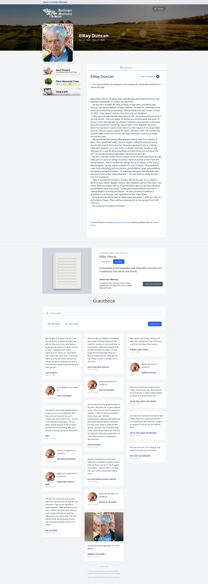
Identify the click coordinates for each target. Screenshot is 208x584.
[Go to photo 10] (108, 538)
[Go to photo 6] (102, 538)
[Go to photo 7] (104, 538)
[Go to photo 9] (107, 538)
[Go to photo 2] (97, 538)
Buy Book (118, 261)
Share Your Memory (153, 284)
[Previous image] (87, 526)
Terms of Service (110, 573)
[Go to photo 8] (105, 538)
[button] (104, 526)
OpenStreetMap (106, 577)
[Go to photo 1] (95, 539)
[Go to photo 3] (98, 538)
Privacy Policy (97, 573)
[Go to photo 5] (101, 538)
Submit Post (155, 324)
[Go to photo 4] (99, 538)
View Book (105, 261)
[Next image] (121, 526)
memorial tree (121, 222)
